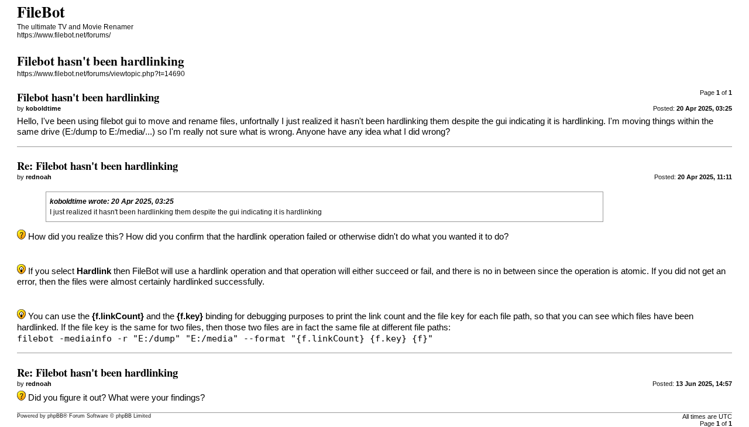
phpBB (55, 416)
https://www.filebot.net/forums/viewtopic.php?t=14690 (101, 74)
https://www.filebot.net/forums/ (64, 35)
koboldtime (68, 201)
